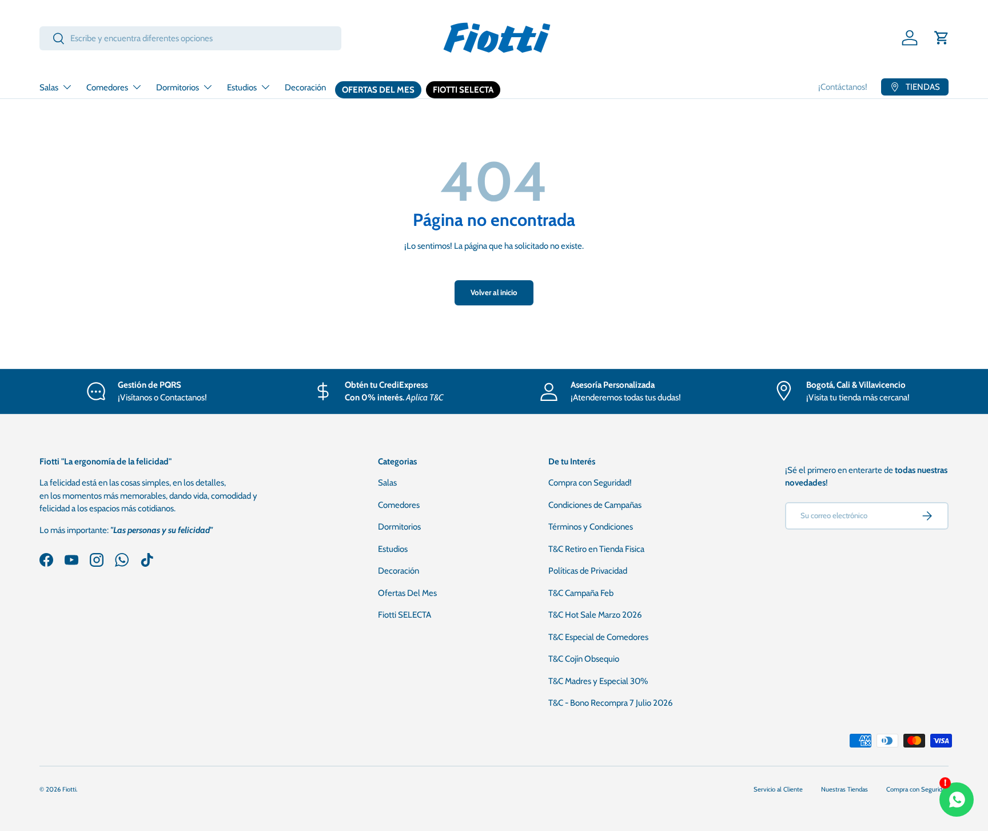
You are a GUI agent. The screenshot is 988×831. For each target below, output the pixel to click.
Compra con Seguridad (917, 789)
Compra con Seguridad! (590, 483)
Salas (48, 87)
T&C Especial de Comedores (598, 637)
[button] (941, 37)
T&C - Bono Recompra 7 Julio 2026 (610, 703)
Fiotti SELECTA (463, 90)
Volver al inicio (494, 292)
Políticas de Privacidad (587, 571)
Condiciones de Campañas (595, 505)
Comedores (107, 87)
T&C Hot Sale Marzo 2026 (595, 615)
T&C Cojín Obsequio (583, 659)
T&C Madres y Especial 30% (598, 681)
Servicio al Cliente (778, 789)
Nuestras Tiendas (844, 789)
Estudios (242, 87)
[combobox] (190, 38)
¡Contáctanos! (842, 87)
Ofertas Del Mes (378, 90)
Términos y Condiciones (590, 527)
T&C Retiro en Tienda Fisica (596, 549)
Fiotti (69, 789)
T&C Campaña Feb (580, 593)
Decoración (305, 87)
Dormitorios (177, 87)
